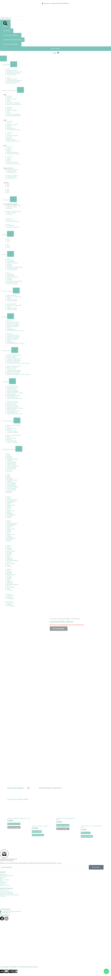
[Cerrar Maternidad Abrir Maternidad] (13, 64)
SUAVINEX (9, 566)
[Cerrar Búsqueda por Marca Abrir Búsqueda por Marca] (18, 449)
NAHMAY (9, 555)
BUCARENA (10, 458)
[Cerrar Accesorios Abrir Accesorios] (13, 199)
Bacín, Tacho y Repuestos (14, 297)
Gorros (9, 218)
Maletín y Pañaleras (12, 263)
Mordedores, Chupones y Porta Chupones (18, 363)
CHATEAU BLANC (11, 463)
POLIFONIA (9, 559)
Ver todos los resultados (10, 35)
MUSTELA (9, 552)
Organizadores (11, 329)
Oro (8, 238)
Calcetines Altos (11, 171)
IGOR (8, 509)
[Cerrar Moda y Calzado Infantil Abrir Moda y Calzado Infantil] (20, 90)
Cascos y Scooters (12, 270)
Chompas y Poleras (12, 124)
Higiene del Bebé (11, 295)
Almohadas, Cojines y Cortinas (15, 330)
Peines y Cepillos (11, 207)
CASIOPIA (9, 460)
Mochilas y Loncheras (13, 221)
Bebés (67, 618)
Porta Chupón (11, 220)
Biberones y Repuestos (13, 362)
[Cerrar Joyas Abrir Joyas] (10, 234)
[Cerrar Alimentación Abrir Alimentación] (14, 350)
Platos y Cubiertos (12, 356)
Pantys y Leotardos (12, 169)
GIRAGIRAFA (10, 502)
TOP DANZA (10, 596)
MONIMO (9, 550)
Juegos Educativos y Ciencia (15, 393)
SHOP (3, 872)
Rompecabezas (11, 389)
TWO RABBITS (10, 598)
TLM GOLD (10, 594)
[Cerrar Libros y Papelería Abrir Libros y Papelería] (16, 420)
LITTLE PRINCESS (11, 515)
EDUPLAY (9, 498)
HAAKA (8, 504)
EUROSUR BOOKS (11, 501)
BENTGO (9, 456)
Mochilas (9, 265)
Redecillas (9, 208)
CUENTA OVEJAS (11, 469)
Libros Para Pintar (11, 431)
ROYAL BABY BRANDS (12, 561)
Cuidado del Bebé (12, 301)
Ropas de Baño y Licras (13, 130)
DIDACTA (9, 471)
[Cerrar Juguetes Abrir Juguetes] (12, 381)
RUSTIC (9, 562)
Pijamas (9, 97)
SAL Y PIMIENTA (11, 563)
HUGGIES (9, 508)
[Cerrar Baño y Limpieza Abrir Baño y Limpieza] (16, 290)
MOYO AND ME (11, 551)
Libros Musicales (11, 428)
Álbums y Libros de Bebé (13, 425)
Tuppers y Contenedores (14, 359)
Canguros (9, 264)
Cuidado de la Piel (12, 70)
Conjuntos (10, 96)
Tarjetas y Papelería (12, 432)
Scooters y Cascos (12, 386)
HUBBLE (9, 506)
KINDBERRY (10, 513)
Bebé (8, 184)
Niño (8, 187)
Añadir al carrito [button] (36, 831)
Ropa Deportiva (11, 128)
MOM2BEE (9, 548)
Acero (8, 241)
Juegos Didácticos (12, 397)
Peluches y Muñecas (12, 390)
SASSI (8, 565)
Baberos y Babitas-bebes (14, 104)
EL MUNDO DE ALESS (12, 500)
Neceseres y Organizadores (14, 267)
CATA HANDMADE (11, 462)
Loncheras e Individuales (14, 360)
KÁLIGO (9, 512)
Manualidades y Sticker (13, 395)
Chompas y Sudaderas (13, 103)
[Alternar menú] (3, 58)
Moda (8, 69)
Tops (8, 100)
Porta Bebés (10, 260)
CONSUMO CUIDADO (12, 466)
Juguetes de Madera (13, 391)
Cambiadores (11, 261)
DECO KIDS (10, 470)
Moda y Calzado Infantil (59, 618)
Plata (8, 240)
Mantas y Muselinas (12, 326)
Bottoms (9, 101)
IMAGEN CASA (10, 510)
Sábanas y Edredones (13, 325)
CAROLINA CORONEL (12, 459)
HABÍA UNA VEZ (11, 505)
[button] (2, 3)
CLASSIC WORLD (11, 465)
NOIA (8, 557)
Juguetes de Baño (12, 299)
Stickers (9, 429)
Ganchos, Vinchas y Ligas (14, 205)
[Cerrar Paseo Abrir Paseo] (10, 254)
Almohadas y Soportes (13, 73)
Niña (8, 185)
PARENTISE (9, 558)
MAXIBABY (9, 516)
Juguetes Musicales (12, 387)
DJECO (9, 497)
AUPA (8, 454)
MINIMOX (9, 546)
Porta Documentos (12, 268)
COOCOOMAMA (11, 467)
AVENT (8, 455)
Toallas (9, 298)
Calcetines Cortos (12, 172)
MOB (8, 547)
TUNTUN (9, 597)
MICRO (9, 517)
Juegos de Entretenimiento (14, 398)
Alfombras (10, 321)
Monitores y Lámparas (13, 324)
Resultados (6, 31)
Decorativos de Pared (13, 322)
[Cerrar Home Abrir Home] (10, 316)
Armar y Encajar (11, 394)
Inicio (51, 618)
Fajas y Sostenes (11, 74)
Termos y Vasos (11, 357)
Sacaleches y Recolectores (14, 72)
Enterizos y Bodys (11, 99)
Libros (8, 427)
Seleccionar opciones (14, 824)
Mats (8, 259)
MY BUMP (9, 554)
